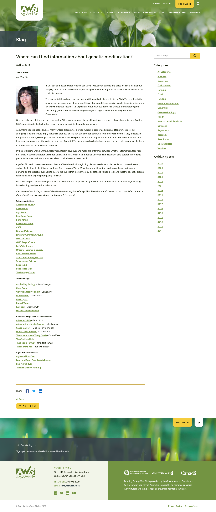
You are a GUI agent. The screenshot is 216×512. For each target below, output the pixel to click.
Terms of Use (191, 506)
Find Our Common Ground (29, 234)
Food (160, 94)
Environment (164, 85)
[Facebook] (27, 390)
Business (162, 76)
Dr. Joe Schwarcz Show (27, 310)
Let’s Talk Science (24, 246)
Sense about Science (26, 261)
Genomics (163, 107)
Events (156, 3)
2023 (160, 176)
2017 (160, 203)
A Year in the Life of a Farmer (30, 323)
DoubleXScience (24, 231)
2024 (160, 172)
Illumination (22, 295)
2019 (160, 194)
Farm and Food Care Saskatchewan (33, 360)
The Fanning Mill (24, 346)
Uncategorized (165, 143)
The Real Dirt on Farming (28, 367)
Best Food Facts (24, 215)
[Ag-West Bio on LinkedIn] (67, 492)
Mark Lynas (21, 299)
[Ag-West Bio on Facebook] (55, 492)
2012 (160, 226)
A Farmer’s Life (23, 320)
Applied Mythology (25, 284)
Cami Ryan (21, 288)
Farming (162, 89)
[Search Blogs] (195, 56)
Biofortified (22, 219)
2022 (160, 181)
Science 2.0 (21, 264)
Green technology (167, 112)
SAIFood (20, 306)
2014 (160, 217)
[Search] (198, 2)
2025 (160, 167)
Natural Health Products (170, 121)
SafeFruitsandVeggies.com (29, 257)
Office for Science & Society (29, 249)
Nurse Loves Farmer (26, 331)
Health (161, 116)
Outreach (162, 125)
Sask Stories (164, 139)
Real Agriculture (24, 363)
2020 (160, 190)
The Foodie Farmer (25, 342)
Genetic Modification (168, 103)
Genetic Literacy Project (28, 291)
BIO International (24, 223)
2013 (160, 221)
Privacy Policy (175, 506)
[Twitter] (34, 390)
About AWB (81, 12)
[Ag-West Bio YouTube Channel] (74, 492)
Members (195, 12)
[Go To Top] (199, 422)
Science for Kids (24, 268)
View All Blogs (27, 406)
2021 (160, 186)
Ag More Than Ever (25, 356)
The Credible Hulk (25, 339)
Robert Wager (23, 303)
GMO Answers (23, 238)
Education (96, 12)
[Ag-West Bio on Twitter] (61, 492)
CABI (18, 227)
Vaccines (162, 148)
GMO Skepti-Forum (26, 242)
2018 (160, 199)
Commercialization (129, 12)
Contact (168, 3)
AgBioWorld (22, 208)
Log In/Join (182, 422)
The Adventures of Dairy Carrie (31, 335)
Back (21, 399)
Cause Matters (23, 327)
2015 (160, 212)
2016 (160, 208)
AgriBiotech (22, 212)
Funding (162, 98)
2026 (160, 163)
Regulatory (163, 130)
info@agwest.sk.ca (70, 485)
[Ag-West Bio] (29, 15)
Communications (177, 12)
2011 (160, 230)
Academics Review (25, 204)
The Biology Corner (25, 272)
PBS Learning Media (26, 253)
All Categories (164, 71)
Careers (110, 12)
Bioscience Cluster (153, 12)
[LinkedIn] (40, 390)
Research (162, 134)
